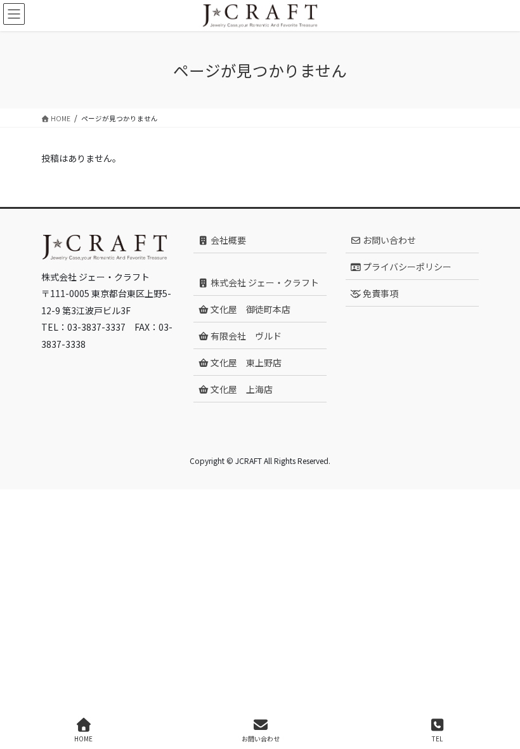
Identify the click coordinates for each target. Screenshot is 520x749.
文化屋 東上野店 (245, 362)
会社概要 (227, 240)
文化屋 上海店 (241, 389)
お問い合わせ (388, 240)
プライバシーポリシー (406, 266)
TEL (437, 738)
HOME (83, 738)
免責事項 (379, 293)
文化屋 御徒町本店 (249, 309)
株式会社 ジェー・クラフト (264, 282)
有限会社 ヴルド (245, 335)
